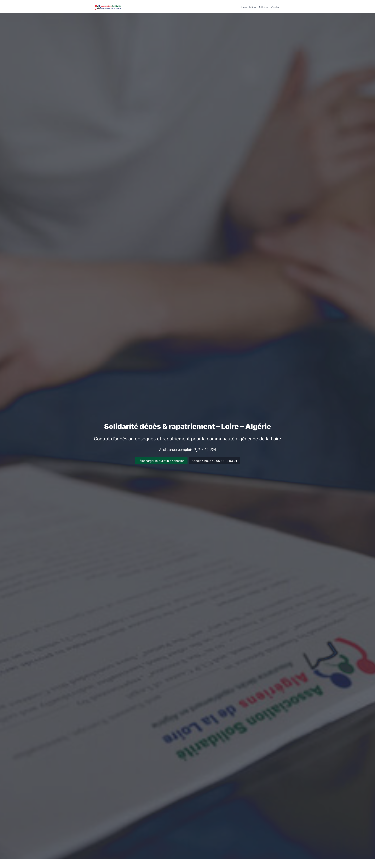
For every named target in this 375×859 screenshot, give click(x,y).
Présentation (248, 7)
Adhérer (263, 7)
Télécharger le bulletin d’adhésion (161, 461)
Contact (276, 7)
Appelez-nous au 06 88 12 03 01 (214, 461)
